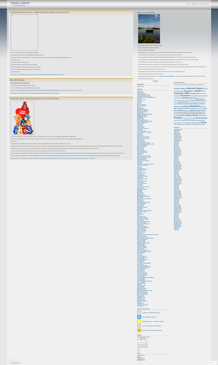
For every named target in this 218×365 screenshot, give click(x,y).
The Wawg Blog (141, 279)
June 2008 (176, 201)
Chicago (202, 93)
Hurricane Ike (186, 108)
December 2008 (178, 193)
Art (186, 88)
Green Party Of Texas (142, 152)
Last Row (139, 171)
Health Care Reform (198, 104)
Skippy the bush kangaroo (143, 243)
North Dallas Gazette (142, 207)
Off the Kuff (140, 209)
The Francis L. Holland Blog (143, 263)
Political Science (202, 115)
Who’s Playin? (140, 295)
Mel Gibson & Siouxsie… (155, 312)
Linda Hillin (139, 184)
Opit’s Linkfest (140, 214)
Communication (178, 98)
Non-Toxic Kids (140, 204)
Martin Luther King (197, 110)
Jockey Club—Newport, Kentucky (145, 164)
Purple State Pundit (141, 229)
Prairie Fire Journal (141, 226)
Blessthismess (145, 330)
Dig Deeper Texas (141, 139)
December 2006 (178, 222)
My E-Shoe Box (141, 201)
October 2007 (177, 210)
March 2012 (177, 147)
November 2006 (178, 223)
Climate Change (193, 95)
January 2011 (177, 164)
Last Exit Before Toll (142, 169)
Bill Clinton (176, 91)
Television (86, 158)
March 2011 (177, 161)
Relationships (201, 118)
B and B (139, 103)
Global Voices (140, 148)
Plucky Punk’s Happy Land (143, 223)
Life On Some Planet (142, 183)
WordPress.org (140, 299)
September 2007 (178, 211)
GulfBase (139, 154)
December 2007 (178, 208)
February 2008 (177, 205)
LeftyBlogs (139, 177)
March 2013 (177, 133)
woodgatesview (141, 296)
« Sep (138, 350)
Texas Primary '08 (187, 124)
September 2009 (178, 183)
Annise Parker (179, 88)
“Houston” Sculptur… (159, 321)
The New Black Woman (142, 268)
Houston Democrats (142, 159)
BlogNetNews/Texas (142, 116)
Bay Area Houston (141, 104)
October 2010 (177, 167)
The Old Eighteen (141, 269)
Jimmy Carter (200, 108)
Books (27, 93)
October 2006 (177, 224)
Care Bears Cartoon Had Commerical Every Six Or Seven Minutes (34, 99)
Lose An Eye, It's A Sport (143, 186)
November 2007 (178, 209)
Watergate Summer (142, 288)
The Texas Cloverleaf (142, 273)
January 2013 (177, 135)
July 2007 (176, 214)
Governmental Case (142, 151)
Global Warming (192, 102)
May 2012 (176, 145)
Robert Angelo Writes (142, 239)
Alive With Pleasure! (17, 80)
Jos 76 (138, 166)
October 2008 (177, 196)
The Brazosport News (142, 257)
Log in (138, 356)
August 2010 (177, 170)
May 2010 (176, 173)
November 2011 (178, 152)
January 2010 (177, 178)
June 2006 (176, 229)
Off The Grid (140, 208)
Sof (143, 317)
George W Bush (183, 102)
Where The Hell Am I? (142, 293)
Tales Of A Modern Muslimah (144, 251)
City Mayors (140, 124)
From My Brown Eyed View (143, 142)
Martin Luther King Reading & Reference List (166, 57)
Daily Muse (139, 134)
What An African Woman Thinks (144, 290)
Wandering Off (140, 287)
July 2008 (176, 199)
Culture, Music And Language (144, 132)
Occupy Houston (184, 113)
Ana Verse (139, 101)
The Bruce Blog (141, 258)
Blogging (188, 91)
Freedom (192, 100)
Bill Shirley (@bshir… (147, 321)
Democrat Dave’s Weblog (143, 138)
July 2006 (176, 228)
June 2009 (176, 186)
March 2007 (177, 218)
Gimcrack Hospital (141, 146)
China (205, 93)
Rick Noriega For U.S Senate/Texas (145, 238)
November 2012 (178, 137)
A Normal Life (140, 92)
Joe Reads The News (142, 165)
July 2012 (176, 142)
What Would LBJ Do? (142, 291)
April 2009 (176, 189)
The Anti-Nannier (141, 256)
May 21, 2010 (13, 74)
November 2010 (178, 166)
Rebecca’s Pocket (141, 235)
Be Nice (139, 107)
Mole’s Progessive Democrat (144, 198)
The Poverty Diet (141, 271)
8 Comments (92, 158)
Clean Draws (140, 126)
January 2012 (177, 149)
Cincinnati (184, 95)
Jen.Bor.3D (139, 161)
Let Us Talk (139, 179)
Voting (200, 124)
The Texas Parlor (141, 276)
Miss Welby (140, 197)
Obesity (54, 74)
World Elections (141, 303)
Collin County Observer (142, 128)
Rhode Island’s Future (142, 237)
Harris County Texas (184, 104)
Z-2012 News (140, 306)
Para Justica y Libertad (142, 219)
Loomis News (140, 185)
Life (180, 110)
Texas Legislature (178, 124)
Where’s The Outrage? (184, 76)
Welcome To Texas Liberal (200, 4)
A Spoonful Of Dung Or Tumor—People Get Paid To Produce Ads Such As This (39, 12)
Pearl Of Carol (140, 220)
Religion (176, 120)
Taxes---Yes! (190, 122)
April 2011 (176, 160)
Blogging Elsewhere (142, 115)
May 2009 (176, 188)
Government (199, 102)
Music (180, 112)
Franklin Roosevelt (185, 100)
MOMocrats (140, 200)
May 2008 (176, 202)
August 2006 (177, 227)
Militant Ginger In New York (143, 196)
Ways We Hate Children (58, 158)
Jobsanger (139, 163)
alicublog (139, 98)
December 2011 (178, 151)
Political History (192, 115)
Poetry (183, 115)
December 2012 (178, 136)
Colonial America (203, 95)
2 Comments (56, 93)
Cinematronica (140, 123)
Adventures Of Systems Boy (144, 96)
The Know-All (140, 264)
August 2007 (177, 213)
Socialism (184, 122)
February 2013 (177, 134)
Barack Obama (195, 88)
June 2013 (176, 131)
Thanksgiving (195, 124)
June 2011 (176, 158)
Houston (195, 106)
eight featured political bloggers (167, 76)
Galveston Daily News (142, 145)
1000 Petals (140, 91)
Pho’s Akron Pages (141, 222)
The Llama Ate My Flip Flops (144, 266)
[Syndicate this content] (174, 82)
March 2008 (177, 204)
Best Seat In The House (142, 110)
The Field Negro (141, 262)
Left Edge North (141, 175)
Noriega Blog (140, 206)
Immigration (193, 108)
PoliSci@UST (140, 225)
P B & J (139, 215)
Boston (204, 91)
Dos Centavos (140, 140)
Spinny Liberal (140, 248)
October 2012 (177, 139)
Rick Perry (189, 120)
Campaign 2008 (181, 93)
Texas (203, 122)
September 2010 (178, 168)
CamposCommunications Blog (144, 121)
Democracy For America (143, 136)
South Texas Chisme (142, 247)
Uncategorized (30, 74)
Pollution (81, 158)
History (186, 106)
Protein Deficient (141, 228)
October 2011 (177, 153)
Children (77, 158)
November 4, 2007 (15, 158)
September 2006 (178, 226)
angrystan (139, 102)
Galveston (199, 100)
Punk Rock (189, 118)
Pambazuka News (141, 216)
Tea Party (197, 122)
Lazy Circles (140, 173)
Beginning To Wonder (142, 109)
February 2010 (177, 177)
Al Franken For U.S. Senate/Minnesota (146, 97)
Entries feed (140, 357)
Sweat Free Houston (142, 250)
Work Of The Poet (141, 300)
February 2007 (177, 220)
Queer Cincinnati (141, 232)
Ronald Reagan (197, 120)
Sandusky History (141, 240)
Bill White (181, 91)
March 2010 (177, 176)
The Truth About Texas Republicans (145, 277)
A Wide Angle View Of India (143, 95)
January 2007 (177, 221)
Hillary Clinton (178, 106)
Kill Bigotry (139, 167)
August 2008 (177, 198)
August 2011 (177, 155)
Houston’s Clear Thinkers (143, 160)
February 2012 (177, 148)
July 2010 (176, 171)
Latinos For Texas (141, 172)
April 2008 (176, 203)
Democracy (192, 98)
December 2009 (178, 179)
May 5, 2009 (13, 93)
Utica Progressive (141, 283)
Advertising (37, 74)
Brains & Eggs (140, 119)
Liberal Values (140, 182)
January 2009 (177, 192)
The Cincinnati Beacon (142, 259)
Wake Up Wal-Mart (141, 285)
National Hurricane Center (143, 202)
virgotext (139, 284)
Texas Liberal (19, 3)
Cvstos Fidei (140, 133)
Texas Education (141, 252)
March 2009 (177, 190)
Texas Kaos (140, 253)
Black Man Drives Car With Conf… (153, 326)
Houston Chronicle (141, 158)
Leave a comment (60, 74)
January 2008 (177, 207)
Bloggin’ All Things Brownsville (144, 114)
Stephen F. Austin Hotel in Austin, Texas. (66, 136)
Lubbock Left (140, 188)
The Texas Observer (142, 275)
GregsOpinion (140, 153)
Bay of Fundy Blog (141, 105)
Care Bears (72, 158)
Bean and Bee (140, 108)
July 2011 (176, 157)
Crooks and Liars (141, 130)
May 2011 (176, 159)
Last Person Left (141, 170)
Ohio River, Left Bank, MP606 (144, 210)
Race (194, 118)
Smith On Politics (141, 245)
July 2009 (176, 185)
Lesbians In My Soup (142, 178)
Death (185, 98)
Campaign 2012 (194, 93)
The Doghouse (140, 260)
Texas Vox (139, 254)
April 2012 (176, 146)
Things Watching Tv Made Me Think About (42, 158)
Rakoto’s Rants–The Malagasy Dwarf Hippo (147, 234)
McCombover (140, 192)
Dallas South (140, 135)
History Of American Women (144, 157)
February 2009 (177, 191)
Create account (141, 355)
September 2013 (178, 129)
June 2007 (176, 215)
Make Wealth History (142, 189)
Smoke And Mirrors (142, 246)
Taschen (50, 93)
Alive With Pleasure (40, 93)
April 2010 (176, 174)
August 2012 (177, 141)
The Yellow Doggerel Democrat (144, 281)
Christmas (177, 95)
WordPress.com (141, 297)
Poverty (184, 118)
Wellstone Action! (141, 289)
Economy (199, 98)
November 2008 (178, 195)
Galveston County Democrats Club (145, 144)
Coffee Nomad (140, 127)
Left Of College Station (142, 176)
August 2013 (177, 130)
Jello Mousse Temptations (46, 74)
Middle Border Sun (141, 195)
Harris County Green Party (143, 155)
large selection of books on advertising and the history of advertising (43, 90)
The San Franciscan (142, 272)
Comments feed (141, 359)
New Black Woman (141, 203)
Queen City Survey (141, 231)
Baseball (205, 88)
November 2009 (178, 180)
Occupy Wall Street (196, 114)
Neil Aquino (23, 74)
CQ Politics (139, 129)
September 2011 (178, 154)
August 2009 (177, 184)
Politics (31, 158)
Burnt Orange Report (142, 120)
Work (203, 124)
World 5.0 (139, 302)
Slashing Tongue (141, 244)
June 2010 (176, 172)
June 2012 (176, 143)
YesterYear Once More (142, 304)
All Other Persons (141, 99)
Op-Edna (139, 213)
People (179, 115)
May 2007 (176, 216)
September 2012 (178, 140)
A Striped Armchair (141, 94)
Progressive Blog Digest (143, 227)
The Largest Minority (142, 265)
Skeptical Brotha (141, 241)
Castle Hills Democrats (142, 122)
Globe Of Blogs (140, 150)
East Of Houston (141, 141)
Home (188, 4)
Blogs (193, 91)
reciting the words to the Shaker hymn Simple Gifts (162, 59)
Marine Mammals (186, 110)
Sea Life (179, 122)
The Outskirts (140, 270)
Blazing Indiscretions (142, 111)
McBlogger (139, 190)
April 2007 (176, 217)
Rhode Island (181, 120)
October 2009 (177, 182)
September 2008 (178, 197)
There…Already (141, 282)
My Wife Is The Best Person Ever (192, 112)
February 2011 (177, 162)
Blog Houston (140, 113)
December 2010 (178, 165)
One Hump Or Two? (141, 212)
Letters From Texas (142, 181)
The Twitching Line (141, 278)
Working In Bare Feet (142, 301)
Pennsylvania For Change (143, 221)
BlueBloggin (140, 117)
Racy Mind (139, 233)
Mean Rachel (140, 194)
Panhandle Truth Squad (142, 217)
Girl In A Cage (140, 147)
